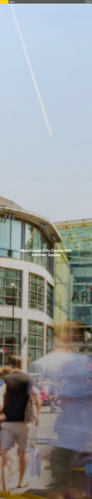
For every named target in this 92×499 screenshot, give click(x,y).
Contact (88, 1)
